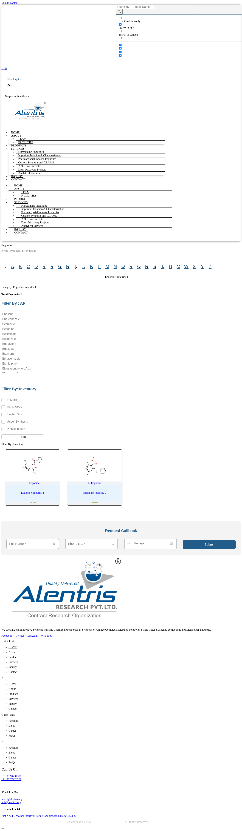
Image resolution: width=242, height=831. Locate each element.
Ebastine (7, 314)
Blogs (12, 725)
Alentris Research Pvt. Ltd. (108, 821)
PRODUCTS (18, 145)
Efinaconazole (11, 358)
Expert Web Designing (163, 821)
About (12, 652)
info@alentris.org (11, 802)
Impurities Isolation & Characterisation (42, 208)
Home (4, 250)
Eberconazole (11, 319)
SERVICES (21, 202)
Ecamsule (8, 323)
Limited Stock (15, 414)
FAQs (12, 735)
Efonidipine (9, 363)
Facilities (13, 720)
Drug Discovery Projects (35, 222)
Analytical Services (29, 173)
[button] (9, 85)
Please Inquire (16, 428)
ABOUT (19, 188)
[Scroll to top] (2, 828)
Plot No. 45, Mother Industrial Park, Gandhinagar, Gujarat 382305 (38, 815)
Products (15, 250)
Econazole (9, 338)
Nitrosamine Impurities (34, 205)
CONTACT (18, 179)
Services (13, 661)
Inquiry (13, 666)
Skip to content (9, 2)
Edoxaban (8, 348)
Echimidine (9, 333)
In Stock (12, 399)
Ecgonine (8, 328)
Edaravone (9, 343)
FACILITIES (25, 142)
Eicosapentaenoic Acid (16, 368)
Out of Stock (14, 407)
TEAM (25, 192)
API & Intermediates (32, 219)
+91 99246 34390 (11, 776)
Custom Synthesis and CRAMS (39, 215)
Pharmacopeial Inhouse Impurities (40, 212)
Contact (13, 671)
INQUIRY (17, 176)
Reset (23, 436)
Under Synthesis (17, 421)
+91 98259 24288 (11, 779)
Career (12, 730)
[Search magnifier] (119, 12)
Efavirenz (8, 353)
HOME (15, 132)
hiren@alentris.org (11, 799)
